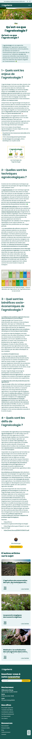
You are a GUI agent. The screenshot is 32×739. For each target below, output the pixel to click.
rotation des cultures (15, 393)
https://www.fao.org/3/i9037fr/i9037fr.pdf (16, 530)
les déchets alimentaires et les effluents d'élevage (14, 256)
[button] (30, 1)
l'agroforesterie (9, 448)
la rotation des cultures (22, 448)
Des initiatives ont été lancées (10, 472)
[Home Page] (6, 5)
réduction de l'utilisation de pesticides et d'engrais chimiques (13, 398)
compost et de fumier (10, 395)
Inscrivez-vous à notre (10, 675)
